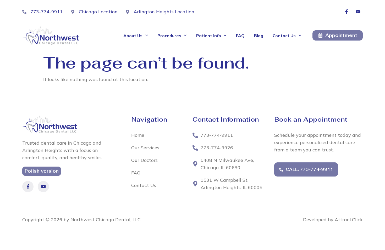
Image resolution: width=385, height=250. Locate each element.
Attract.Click (349, 220)
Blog (258, 35)
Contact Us (284, 35)
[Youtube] (358, 11)
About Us (132, 35)
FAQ (240, 35)
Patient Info (208, 35)
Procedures (169, 35)
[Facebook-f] (346, 11)
